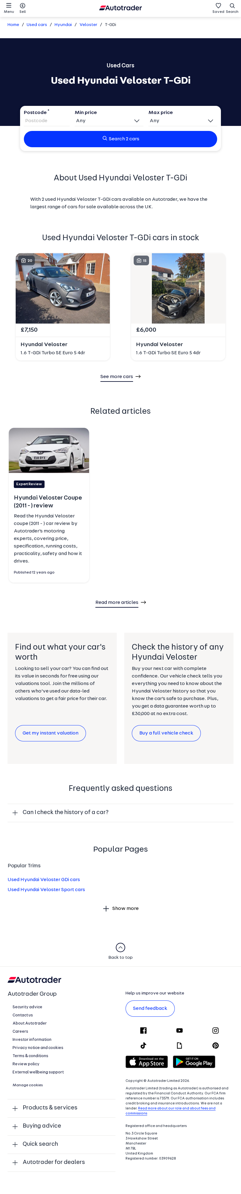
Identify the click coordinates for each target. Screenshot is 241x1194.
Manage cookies (28, 1085)
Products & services (50, 1108)
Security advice (27, 1007)
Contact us (23, 1015)
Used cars (37, 25)
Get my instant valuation (50, 733)
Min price (86, 112)
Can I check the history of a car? (66, 813)
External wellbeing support (38, 1072)
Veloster (88, 25)
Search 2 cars (124, 139)
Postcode (35, 112)
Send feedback (150, 1008)
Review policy (26, 1064)
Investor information (32, 1040)
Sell (22, 12)
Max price (160, 112)
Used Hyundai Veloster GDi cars (44, 879)
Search (232, 12)
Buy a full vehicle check (166, 733)
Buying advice (42, 1126)
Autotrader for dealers (54, 1162)
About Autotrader (30, 1023)
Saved (218, 12)
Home (13, 25)
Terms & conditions (30, 1056)
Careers (20, 1032)
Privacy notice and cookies (38, 1048)
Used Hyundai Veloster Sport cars (46, 889)
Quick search (40, 1144)
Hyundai (63, 25)
